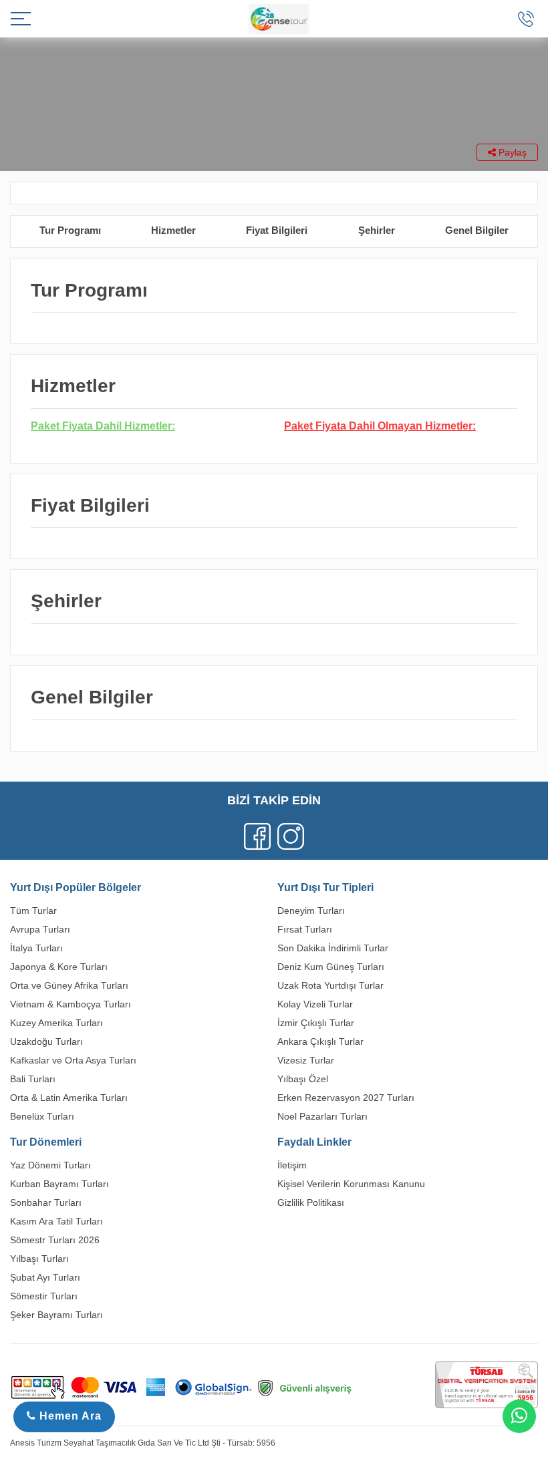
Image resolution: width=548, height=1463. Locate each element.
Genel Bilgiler (477, 230)
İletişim (292, 1165)
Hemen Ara (69, 1416)
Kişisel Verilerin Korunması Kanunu (351, 1183)
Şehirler (376, 230)
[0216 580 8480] (526, 19)
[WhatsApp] (519, 1416)
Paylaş (511, 152)
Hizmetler (173, 230)
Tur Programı (70, 230)
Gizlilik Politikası (310, 1202)
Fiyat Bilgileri (276, 230)
